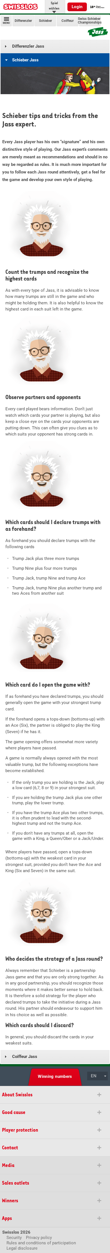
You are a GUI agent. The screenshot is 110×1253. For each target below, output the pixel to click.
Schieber (45, 20)
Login (77, 6)
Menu (6, 23)
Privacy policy (39, 1237)
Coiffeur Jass (24, 1056)
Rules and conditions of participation (41, 1242)
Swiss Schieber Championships (90, 20)
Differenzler (23, 20)
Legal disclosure (22, 1248)
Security (14, 1237)
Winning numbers (55, 1076)
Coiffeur (67, 20)
